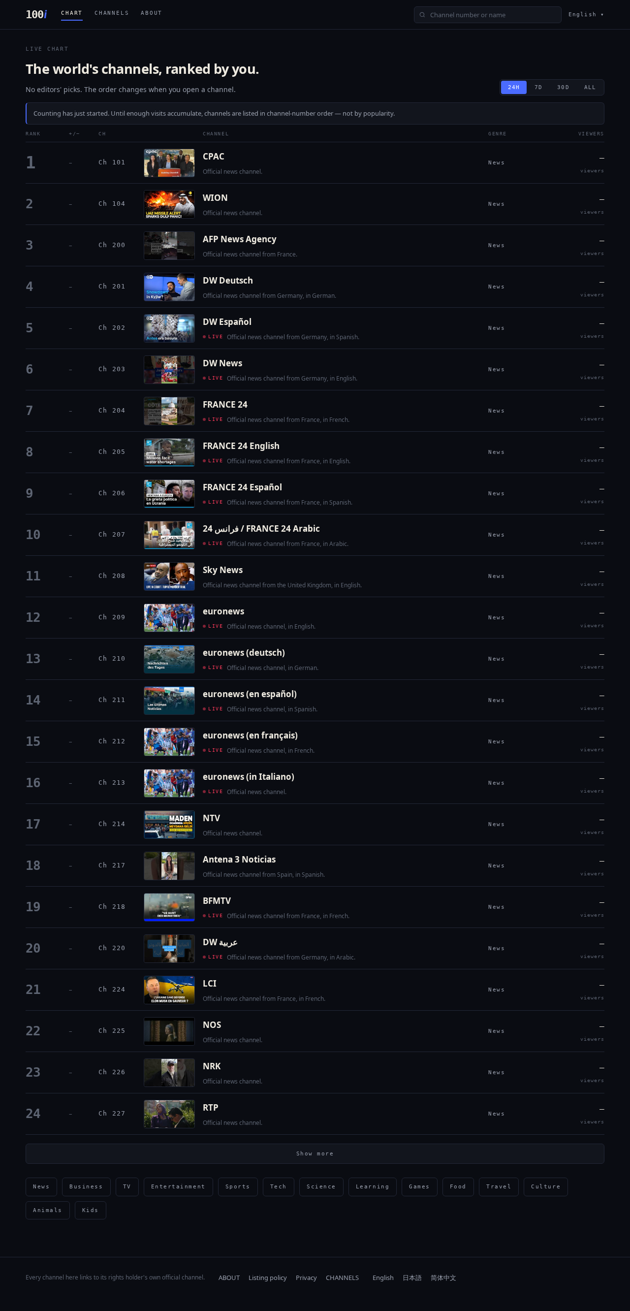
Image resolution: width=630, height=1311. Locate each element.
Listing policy (268, 1277)
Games (419, 1186)
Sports (238, 1186)
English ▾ (586, 14)
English (383, 1277)
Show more (315, 1154)
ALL (590, 87)
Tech (278, 1186)
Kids (90, 1210)
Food (458, 1186)
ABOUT (151, 13)
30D (563, 87)
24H (514, 87)
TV (127, 1186)
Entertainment (178, 1186)
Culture (546, 1186)
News (41, 1186)
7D (538, 87)
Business (86, 1186)
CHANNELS (111, 13)
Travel (498, 1186)
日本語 (412, 1277)
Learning (372, 1186)
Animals (48, 1210)
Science (321, 1186)
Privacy (306, 1277)
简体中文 (443, 1277)
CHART (72, 13)
